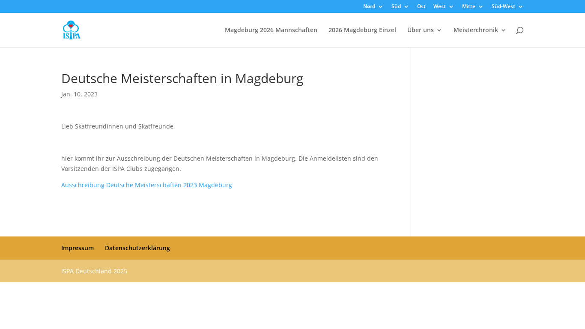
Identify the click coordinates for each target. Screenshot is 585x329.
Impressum (77, 248)
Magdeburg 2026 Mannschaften (271, 30)
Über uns (420, 30)
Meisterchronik (476, 30)
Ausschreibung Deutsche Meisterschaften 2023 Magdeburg (146, 185)
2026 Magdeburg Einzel (362, 30)
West (439, 7)
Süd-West (503, 7)
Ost (421, 7)
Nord (369, 7)
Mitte (468, 7)
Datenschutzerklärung (137, 248)
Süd (396, 7)
